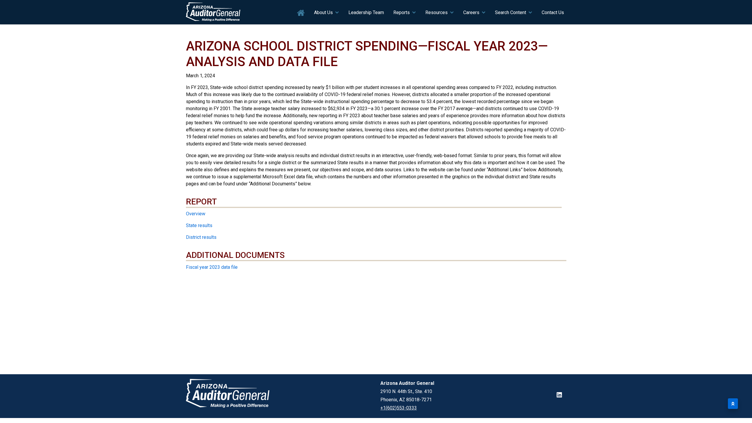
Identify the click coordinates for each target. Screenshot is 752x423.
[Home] (213, 12)
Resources (436, 12)
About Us (323, 12)
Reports (401, 12)
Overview (195, 213)
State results (199, 225)
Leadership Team (366, 12)
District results (201, 237)
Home (301, 13)
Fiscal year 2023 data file (212, 267)
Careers (471, 12)
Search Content (510, 12)
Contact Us (553, 12)
